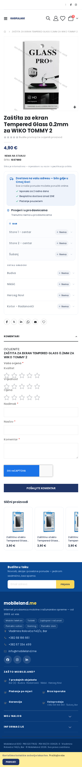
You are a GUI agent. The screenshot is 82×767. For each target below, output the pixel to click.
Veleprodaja (55, 701)
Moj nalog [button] (13, 716)
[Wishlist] (63, 18)
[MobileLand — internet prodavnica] (17, 18)
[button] (74, 107)
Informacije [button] (14, 727)
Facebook (7, 322)
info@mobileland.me (23, 651)
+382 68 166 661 (19, 638)
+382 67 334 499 (20, 644)
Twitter (14, 322)
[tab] (41, 336)
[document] (41, 759)
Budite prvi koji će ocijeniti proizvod (40, 137)
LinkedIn (21, 322)
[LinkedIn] (27, 660)
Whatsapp (28, 322)
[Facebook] (70, 4)
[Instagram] (76, 4)
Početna (5, 31)
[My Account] (56, 18)
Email (35, 322)
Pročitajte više (56, 755)
